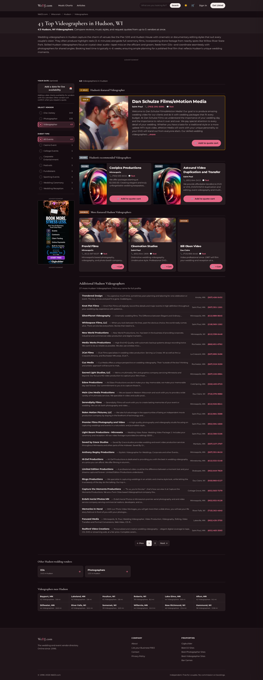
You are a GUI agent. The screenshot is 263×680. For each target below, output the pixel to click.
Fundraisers (49, 171)
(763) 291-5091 (156, 106)
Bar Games (186, 660)
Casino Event (50, 145)
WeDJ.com (43, 14)
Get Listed (217, 5)
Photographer (50, 118)
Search (175, 5)
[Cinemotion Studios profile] (152, 230)
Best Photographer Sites (193, 652)
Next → (164, 543)
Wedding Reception (53, 188)
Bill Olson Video (190, 246)
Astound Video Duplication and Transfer (201, 170)
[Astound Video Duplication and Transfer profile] (167, 184)
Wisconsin (56, 14)
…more (152, 134)
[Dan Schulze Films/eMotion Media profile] (103, 123)
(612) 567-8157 (91, 254)
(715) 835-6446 (190, 254)
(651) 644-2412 (193, 180)
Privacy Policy (138, 656)
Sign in (203, 5)
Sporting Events (51, 176)
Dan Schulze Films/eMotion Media (169, 101)
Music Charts (65, 5)
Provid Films (90, 246)
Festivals (48, 165)
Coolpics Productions (125, 168)
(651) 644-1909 (141, 254)
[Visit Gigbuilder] (56, 232)
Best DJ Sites (187, 648)
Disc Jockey (49, 113)
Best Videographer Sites (193, 656)
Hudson (67, 14)
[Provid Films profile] (102, 230)
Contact (135, 652)
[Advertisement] (131, 68)
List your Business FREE (143, 648)
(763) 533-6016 (119, 176)
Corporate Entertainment (51, 158)
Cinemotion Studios (144, 246)
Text (170, 106)
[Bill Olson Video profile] (201, 230)
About (135, 643)
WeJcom (45, 5)
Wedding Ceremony (54, 182)
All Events (48, 139)
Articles (81, 5)
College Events (51, 150)
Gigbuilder (186, 643)
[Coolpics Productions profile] (93, 184)
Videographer (50, 124)
